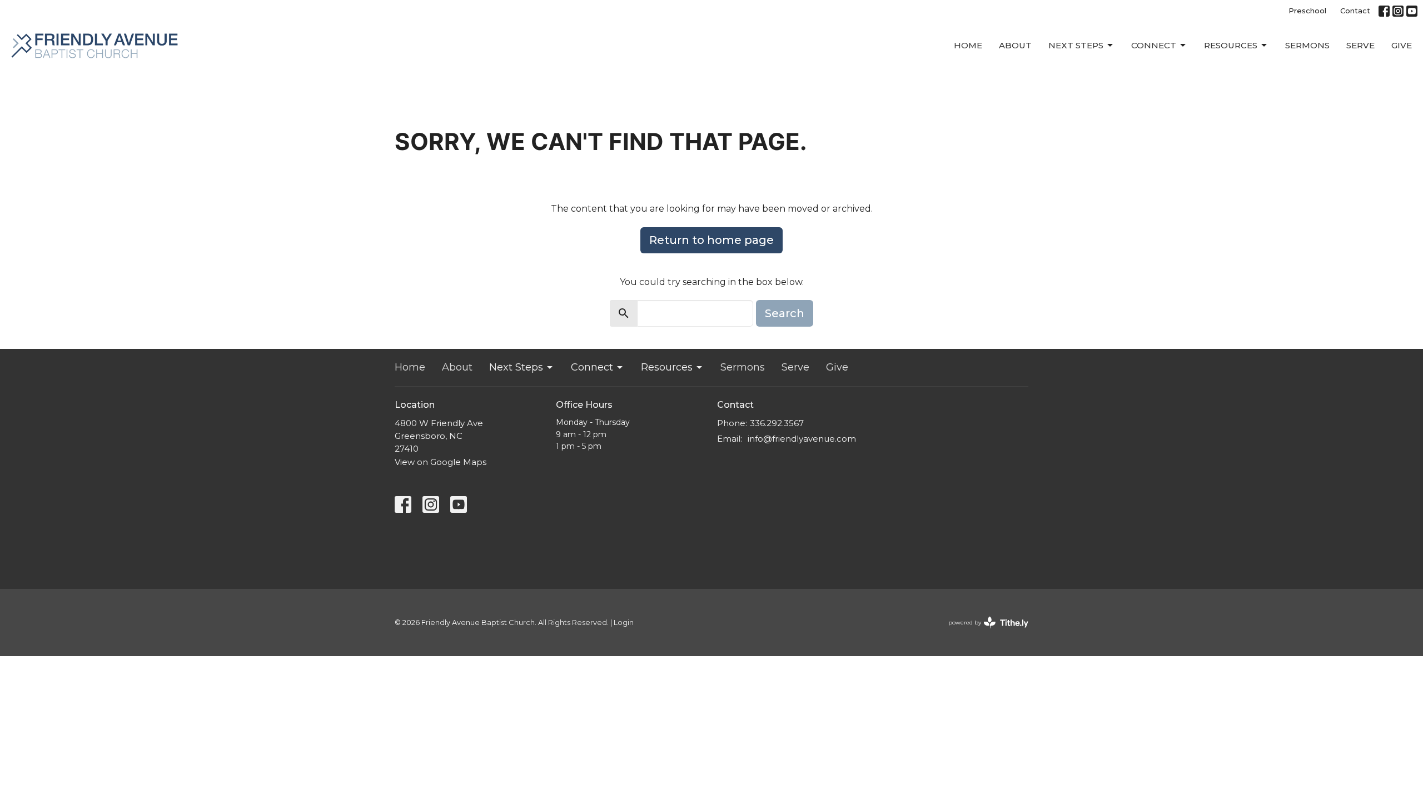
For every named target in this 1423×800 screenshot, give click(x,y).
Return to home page (711, 240)
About (1015, 45)
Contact (1355, 10)
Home (968, 45)
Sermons (1307, 45)
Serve (1360, 45)
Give (1401, 45)
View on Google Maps (440, 462)
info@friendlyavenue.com (802, 438)
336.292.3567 (777, 423)
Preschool (1307, 10)
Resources (1230, 45)
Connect (1153, 45)
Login (624, 622)
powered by (983, 632)
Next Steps (1075, 45)
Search (784, 313)
